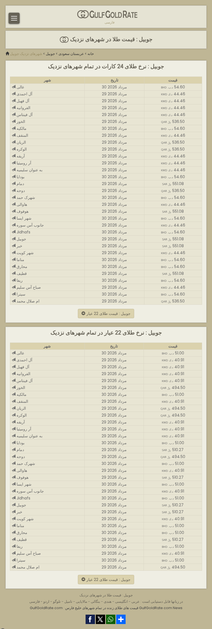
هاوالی (21, 204)
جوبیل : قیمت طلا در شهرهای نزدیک (110, 39)
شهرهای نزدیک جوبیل (26, 53)
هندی (108, 601)
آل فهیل (22, 101)
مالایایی (81, 601)
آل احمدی (23, 94)
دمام (19, 183)
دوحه (20, 190)
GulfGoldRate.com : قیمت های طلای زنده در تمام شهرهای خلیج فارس (84, 608)
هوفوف (21, 211)
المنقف (21, 135)
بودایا (20, 177)
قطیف (21, 273)
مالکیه (20, 128)
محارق (21, 266)
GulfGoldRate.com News (160, 608)
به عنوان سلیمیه (29, 170)
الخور (20, 121)
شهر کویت (24, 253)
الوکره (21, 149)
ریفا (19, 280)
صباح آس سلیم (28, 287)
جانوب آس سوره (29, 225)
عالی (19, 87)
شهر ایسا (23, 218)
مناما (19, 259)
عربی (135, 601)
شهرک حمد (25, 197)
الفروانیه (22, 107)
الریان (20, 142)
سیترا (20, 294)
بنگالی (95, 601)
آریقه (20, 156)
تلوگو (57, 601)
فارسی (110, 22)
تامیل (68, 601)
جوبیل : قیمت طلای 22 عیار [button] (108, 313)
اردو (46, 601)
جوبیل (50, 53)
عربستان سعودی (71, 53)
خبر (18, 246)
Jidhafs (22, 232)
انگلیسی (121, 601)
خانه (91, 53)
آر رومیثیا (23, 163)
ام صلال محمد (27, 301)
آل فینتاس (24, 114)
